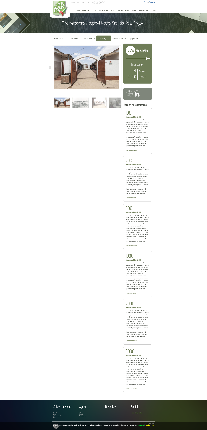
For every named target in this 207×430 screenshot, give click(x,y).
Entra (146, 2)
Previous (50, 67)
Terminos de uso (150, 425)
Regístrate (152, 2)
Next (123, 67)
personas (128, 150)
